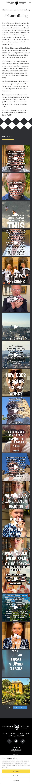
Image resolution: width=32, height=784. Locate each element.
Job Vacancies (16, 752)
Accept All (16, 771)
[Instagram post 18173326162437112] (16, 158)
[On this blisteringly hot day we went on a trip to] (16, 438)
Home (4, 10)
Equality (16, 754)
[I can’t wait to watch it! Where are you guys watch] (16, 410)
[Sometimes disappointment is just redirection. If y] (16, 242)
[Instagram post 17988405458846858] (16, 186)
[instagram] (22, 741)
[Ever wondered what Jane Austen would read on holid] (16, 495)
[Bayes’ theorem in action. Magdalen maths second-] (16, 635)
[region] (16, 769)
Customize (16, 776)
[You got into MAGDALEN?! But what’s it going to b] (16, 270)
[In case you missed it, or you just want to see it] (16, 326)
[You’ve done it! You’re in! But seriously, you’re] (16, 354)
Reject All (16, 780)
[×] (30, 3)
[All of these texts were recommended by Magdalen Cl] (16, 663)
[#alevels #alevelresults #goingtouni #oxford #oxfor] (16, 607)
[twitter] (16, 741)
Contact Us (16, 747)
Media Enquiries (16, 749)
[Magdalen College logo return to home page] (16, 3)
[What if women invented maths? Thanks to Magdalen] (16, 523)
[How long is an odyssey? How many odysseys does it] (16, 579)
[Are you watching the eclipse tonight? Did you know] (16, 382)
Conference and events (13, 10)
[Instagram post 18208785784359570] (16, 551)
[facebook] (9, 741)
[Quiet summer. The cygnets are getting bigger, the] (16, 691)
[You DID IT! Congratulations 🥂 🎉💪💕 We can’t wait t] (16, 298)
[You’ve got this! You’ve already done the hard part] (16, 467)
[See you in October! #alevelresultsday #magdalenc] (16, 214)
